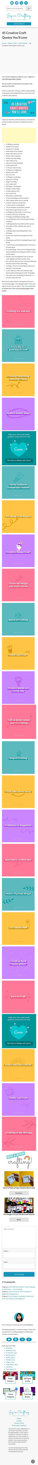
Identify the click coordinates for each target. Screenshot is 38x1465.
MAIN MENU (18, 24)
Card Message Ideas (9, 79)
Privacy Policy (19, 1423)
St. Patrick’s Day (11, 1353)
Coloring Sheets (27, 1395)
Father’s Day (10, 1362)
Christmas (9, 1367)
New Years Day (11, 1369)
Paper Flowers (10, 1379)
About (19, 1418)
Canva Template (10, 1395)
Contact (19, 1421)
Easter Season (10, 1357)
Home (4, 43)
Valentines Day (11, 1350)
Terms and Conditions (19, 1425)
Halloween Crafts (12, 1364)
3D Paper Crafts (27, 1379)
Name (6, 1251)
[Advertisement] (19, 59)
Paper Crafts (12, 43)
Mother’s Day (10, 1360)
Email (6, 1262)
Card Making (22, 43)
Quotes (18, 79)
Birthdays (9, 1348)
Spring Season (10, 1355)
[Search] (28, 8)
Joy (25, 77)
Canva (27, 286)
